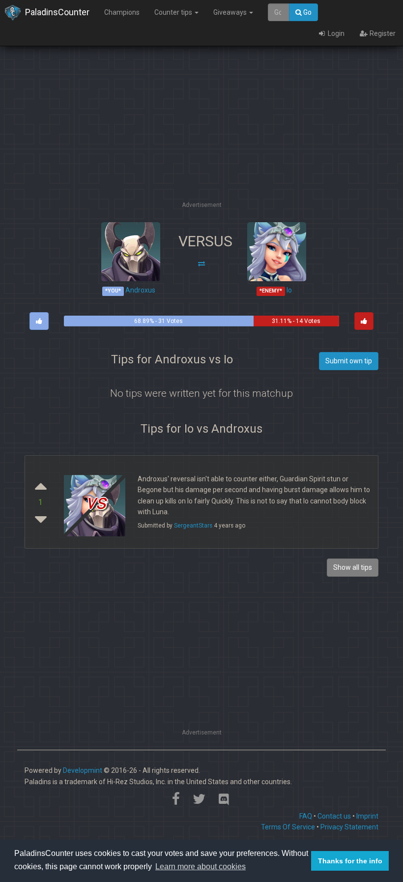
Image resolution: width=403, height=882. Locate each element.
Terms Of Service (288, 827)
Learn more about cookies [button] (200, 866)
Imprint (367, 816)
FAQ (305, 816)
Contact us (334, 816)
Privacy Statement (349, 827)
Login (335, 33)
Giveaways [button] (230, 12)
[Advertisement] (208, 130)
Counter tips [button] (174, 12)
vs (96, 502)
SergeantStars (193, 525)
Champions (122, 12)
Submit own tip (348, 361)
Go (307, 12)
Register (382, 33)
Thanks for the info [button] (350, 861)
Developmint (82, 770)
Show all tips (352, 567)
